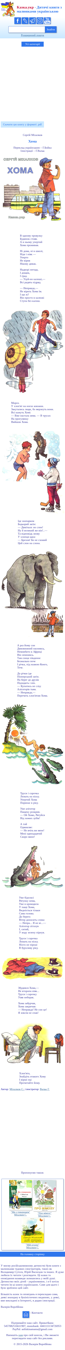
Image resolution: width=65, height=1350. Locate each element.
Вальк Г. (45, 1089)
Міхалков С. (17, 1089)
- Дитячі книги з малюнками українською (39, 9)
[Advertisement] (32, 82)
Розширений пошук (32, 35)
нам (20, 1335)
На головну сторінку (32, 1254)
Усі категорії (32, 44)
